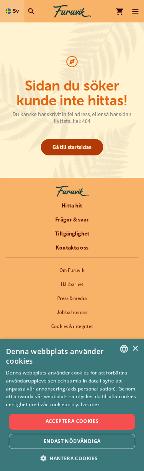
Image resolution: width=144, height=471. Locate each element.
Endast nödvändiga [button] (72, 441)
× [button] (135, 349)
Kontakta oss (72, 247)
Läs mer (90, 404)
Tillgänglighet (72, 233)
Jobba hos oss (72, 312)
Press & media (72, 298)
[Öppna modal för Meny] (136, 11)
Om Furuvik (72, 270)
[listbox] (124, 349)
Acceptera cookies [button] (72, 421)
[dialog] (72, 405)
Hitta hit (72, 205)
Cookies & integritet (72, 326)
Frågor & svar (72, 219)
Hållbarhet (72, 284)
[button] (72, 458)
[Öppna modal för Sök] (32, 11)
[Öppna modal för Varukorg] (120, 11)
